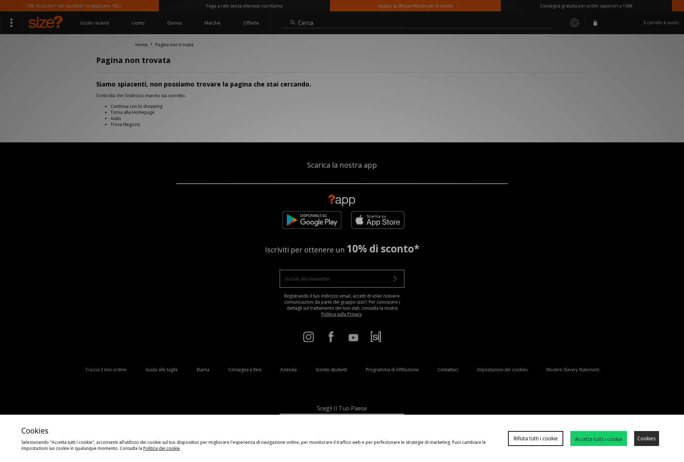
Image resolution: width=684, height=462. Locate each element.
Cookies (646, 438)
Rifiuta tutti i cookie (535, 438)
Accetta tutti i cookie (598, 439)
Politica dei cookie (161, 448)
